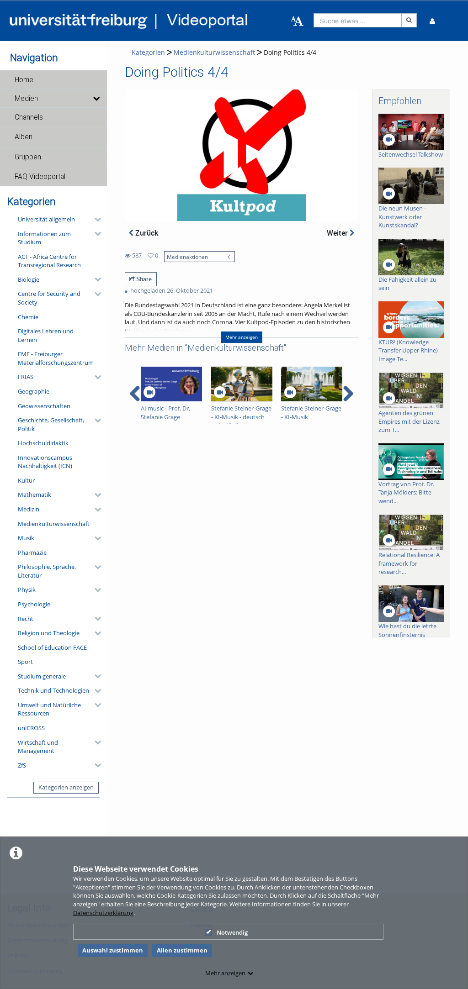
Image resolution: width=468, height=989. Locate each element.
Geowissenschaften (44, 406)
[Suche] (409, 20)
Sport (25, 662)
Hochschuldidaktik (43, 443)
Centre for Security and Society (49, 297)
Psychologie (34, 604)
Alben (23, 137)
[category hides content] (95, 219)
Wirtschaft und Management (38, 746)
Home (24, 80)
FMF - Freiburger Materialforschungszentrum (56, 358)
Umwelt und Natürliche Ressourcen (49, 709)
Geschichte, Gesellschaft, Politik (51, 424)
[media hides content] (96, 98)
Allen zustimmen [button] (182, 950)
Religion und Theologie (49, 633)
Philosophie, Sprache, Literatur (47, 571)
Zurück (145, 233)
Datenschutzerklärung (103, 913)
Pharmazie (32, 552)
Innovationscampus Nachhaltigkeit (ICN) (45, 461)
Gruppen (28, 157)
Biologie (28, 279)
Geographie (33, 391)
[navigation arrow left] (135, 393)
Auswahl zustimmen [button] (112, 950)
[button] (53, 79)
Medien (26, 99)
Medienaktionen (187, 256)
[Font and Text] (297, 21)
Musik (26, 538)
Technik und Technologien (53, 690)
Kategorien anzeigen (66, 787)
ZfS (22, 765)
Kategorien (148, 52)
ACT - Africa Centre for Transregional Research (49, 261)
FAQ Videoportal (40, 177)
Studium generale (42, 676)
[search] (358, 20)
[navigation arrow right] (348, 393)
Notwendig (232, 932)
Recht (25, 619)
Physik (27, 589)
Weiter (338, 233)
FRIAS (25, 377)
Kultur (26, 480)
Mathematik (34, 494)
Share (143, 279)
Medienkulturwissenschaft (54, 524)
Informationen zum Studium (44, 238)
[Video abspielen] (241, 155)
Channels (29, 117)
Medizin (28, 509)
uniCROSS (31, 728)
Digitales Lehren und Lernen (46, 335)
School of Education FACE (52, 647)
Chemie (28, 317)
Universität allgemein (46, 219)
